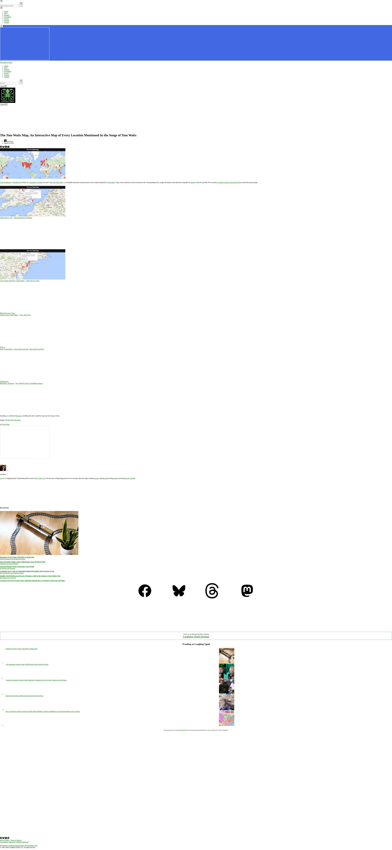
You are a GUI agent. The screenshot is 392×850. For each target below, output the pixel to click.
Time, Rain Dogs (25, 315)
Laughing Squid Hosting (196, 636)
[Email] (8, 147)
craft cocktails (130, 478)
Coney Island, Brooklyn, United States (12, 281)
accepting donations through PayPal (229, 182)
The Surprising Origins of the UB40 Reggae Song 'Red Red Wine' (27, 664)
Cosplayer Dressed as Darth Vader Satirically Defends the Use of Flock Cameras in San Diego (32, 581)
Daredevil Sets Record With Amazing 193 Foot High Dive (24, 696)
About (6, 66)
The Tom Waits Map (56, 182)
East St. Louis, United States (9, 315)
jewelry (96, 478)
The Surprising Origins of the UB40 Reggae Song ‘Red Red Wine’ (23, 562)
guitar (107, 478)
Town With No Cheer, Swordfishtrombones (29, 383)
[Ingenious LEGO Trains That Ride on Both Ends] (39, 554)
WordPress (16, 182)
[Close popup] (1, 26)
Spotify (193, 182)
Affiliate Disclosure (22, 842)
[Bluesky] (3, 147)
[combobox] (9, 83)
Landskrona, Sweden (35, 182)
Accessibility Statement (7, 842)
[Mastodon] (247, 598)
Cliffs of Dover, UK (6, 218)
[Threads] (6, 147)
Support (6, 75)
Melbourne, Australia (7, 383)
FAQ (5, 68)
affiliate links (183, 730)
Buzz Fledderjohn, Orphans (23, 218)
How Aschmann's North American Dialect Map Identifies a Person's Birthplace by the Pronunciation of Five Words (43, 711)
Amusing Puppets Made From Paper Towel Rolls (17, 566)
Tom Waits (111, 182)
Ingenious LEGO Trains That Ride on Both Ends (17, 557)
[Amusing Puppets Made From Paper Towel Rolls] (9, 564)
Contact (6, 77)
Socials (6, 73)
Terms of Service (16, 840)
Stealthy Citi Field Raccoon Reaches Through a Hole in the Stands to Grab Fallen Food (30, 576)
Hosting (6, 69)
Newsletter (7, 71)
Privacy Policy (4, 840)
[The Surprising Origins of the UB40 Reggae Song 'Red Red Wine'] (226, 678)
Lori (1, 478)
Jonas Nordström (5, 182)
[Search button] (21, 82)
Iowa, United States (6, 349)
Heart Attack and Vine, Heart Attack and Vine (29, 349)
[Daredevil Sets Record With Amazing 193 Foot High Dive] (226, 710)
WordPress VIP (32, 845)
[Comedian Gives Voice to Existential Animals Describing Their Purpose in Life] (7, 568)
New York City (40, 478)
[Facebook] (1, 147)
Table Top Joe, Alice (32, 281)
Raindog (18, 416)
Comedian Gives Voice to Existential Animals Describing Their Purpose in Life (27, 571)
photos (116, 478)
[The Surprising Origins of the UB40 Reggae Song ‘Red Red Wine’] (12, 559)
